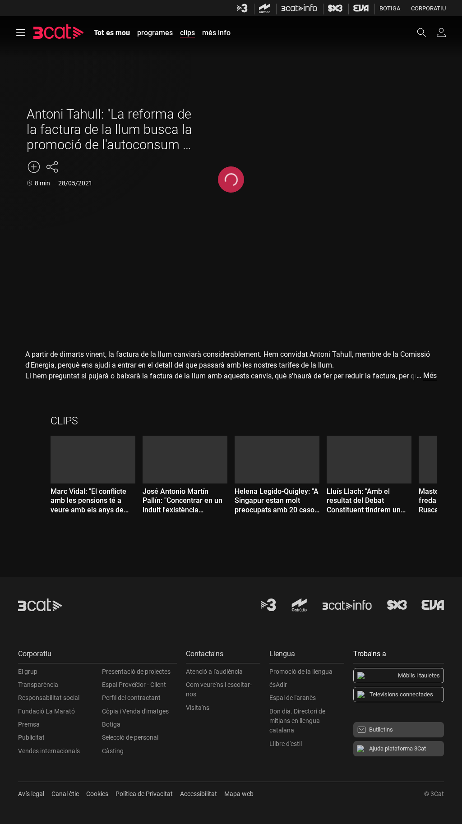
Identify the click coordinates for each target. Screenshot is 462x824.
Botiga (389, 8)
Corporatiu (428, 8)
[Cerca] (426, 32)
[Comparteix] (52, 167)
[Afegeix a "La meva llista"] (34, 167)
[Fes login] (441, 32)
